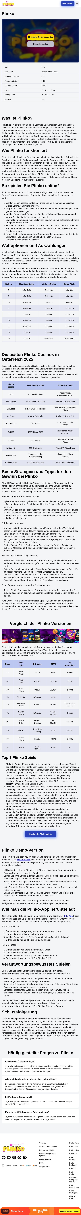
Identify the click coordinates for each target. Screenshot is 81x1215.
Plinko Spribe (71, 1173)
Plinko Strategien (73, 1192)
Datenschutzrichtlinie (47, 1150)
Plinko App (68, 916)
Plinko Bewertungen (74, 1186)
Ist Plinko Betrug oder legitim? (73, 1180)
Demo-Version (23, 860)
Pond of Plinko (72, 1197)
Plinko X (72, 1168)
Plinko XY (73, 1154)
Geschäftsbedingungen (48, 1146)
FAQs (41, 1163)
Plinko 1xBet (74, 1150)
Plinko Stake (74, 1143)
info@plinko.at (44, 1167)
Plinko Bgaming (72, 1158)
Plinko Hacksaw (72, 1164)
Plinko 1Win (73, 1146)
